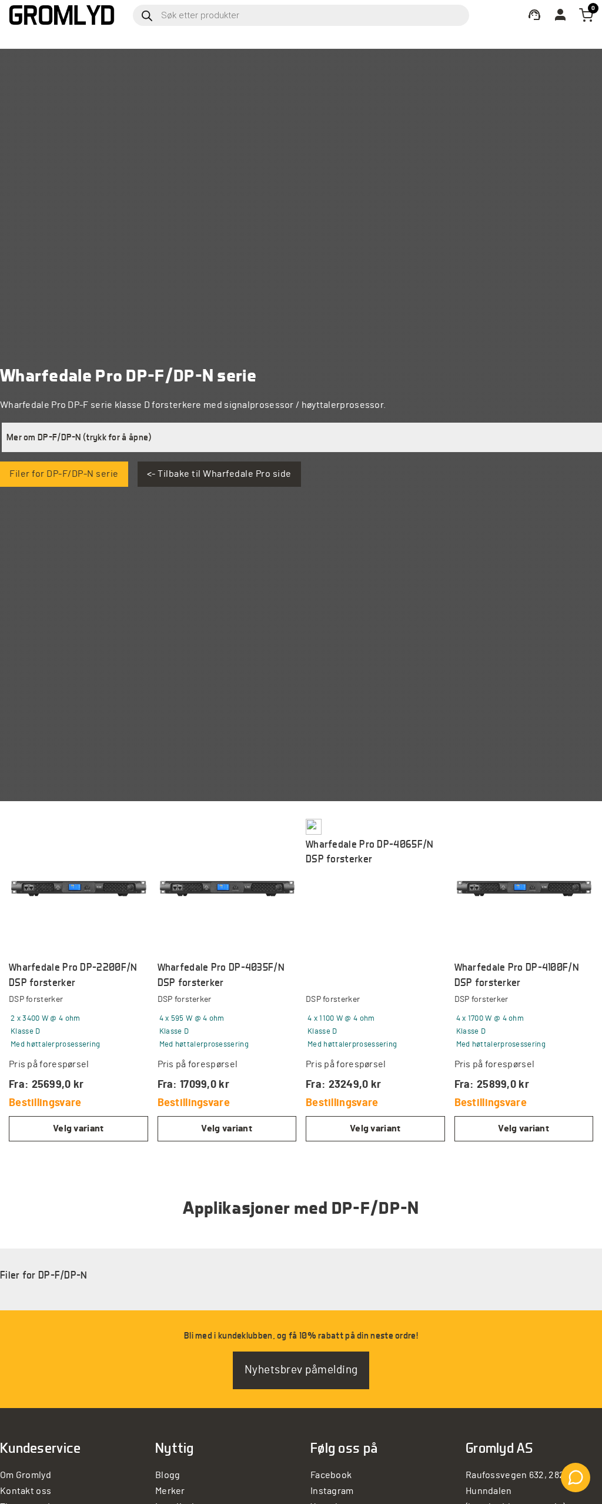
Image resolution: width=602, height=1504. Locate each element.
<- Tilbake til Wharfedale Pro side (219, 474)
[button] (302, 437)
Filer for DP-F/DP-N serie (64, 474)
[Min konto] (534, 15)
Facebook (331, 1475)
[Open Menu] (301, 37)
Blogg (167, 1475)
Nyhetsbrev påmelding (301, 1370)
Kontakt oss (25, 1491)
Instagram (332, 1491)
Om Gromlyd (25, 1475)
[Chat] (575, 1477)
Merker (170, 1491)
